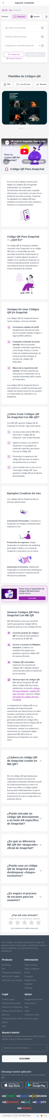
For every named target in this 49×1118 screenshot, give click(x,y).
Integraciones (30, 980)
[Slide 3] (25, 128)
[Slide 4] (27, 128)
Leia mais (32, 598)
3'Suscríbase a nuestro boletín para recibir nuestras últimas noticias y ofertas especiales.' (23, 1037)
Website (43, 84)
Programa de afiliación (11, 973)
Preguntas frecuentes (33, 999)
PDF (8, 84)
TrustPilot (28, 984)
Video (26, 1011)
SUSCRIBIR (24, 1059)
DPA (4, 1026)
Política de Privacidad (11, 1003)
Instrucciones (30, 1003)
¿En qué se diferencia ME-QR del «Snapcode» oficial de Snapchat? (22, 845)
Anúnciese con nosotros (12, 980)
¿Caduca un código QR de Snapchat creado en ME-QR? (22, 761)
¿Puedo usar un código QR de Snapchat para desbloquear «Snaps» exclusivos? (22, 870)
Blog (26, 1007)
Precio (27, 973)
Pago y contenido (31, 969)
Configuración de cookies (12, 1019)
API (3, 969)
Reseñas (28, 988)
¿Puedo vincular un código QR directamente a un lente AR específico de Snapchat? (23, 818)
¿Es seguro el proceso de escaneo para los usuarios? (21, 897)
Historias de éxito (31, 1015)
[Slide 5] (29, 128)
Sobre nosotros (30, 965)
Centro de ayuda (31, 1019)
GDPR (4, 1022)
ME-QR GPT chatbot (10, 976)
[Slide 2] (23, 128)
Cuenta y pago (8, 999)
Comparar (28, 976)
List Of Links (25, 84)
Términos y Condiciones (12, 1007)
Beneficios (6, 965)
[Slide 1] (20, 128)
